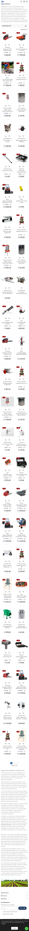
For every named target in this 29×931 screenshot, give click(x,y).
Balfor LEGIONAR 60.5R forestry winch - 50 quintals (21, 687)
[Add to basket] (19, 136)
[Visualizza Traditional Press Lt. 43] (5, 743)
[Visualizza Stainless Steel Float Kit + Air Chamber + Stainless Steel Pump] (5, 288)
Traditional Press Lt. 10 (21, 231)
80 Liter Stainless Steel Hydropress (21, 748)
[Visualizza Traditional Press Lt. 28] (19, 561)
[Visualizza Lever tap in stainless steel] (5, 440)
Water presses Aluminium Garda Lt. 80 (7, 414)
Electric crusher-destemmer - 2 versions (7, 566)
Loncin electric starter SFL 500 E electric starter (21, 505)
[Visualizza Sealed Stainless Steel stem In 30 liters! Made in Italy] (19, 409)
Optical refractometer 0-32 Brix (21, 475)
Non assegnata (21, 108)
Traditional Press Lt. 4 (21, 79)
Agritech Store (5, 892)
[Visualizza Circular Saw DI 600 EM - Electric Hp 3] (5, 75)
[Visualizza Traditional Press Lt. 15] (19, 379)
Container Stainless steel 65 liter (21, 262)
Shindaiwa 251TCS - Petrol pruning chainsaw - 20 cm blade (7, 353)
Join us (21, 908)
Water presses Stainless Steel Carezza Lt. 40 (7, 596)
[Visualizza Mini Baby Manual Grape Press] (5, 379)
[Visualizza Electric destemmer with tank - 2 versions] (19, 713)
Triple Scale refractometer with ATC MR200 (21, 171)
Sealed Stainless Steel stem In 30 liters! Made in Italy (21, 414)
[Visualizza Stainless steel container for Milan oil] (19, 622)
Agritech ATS (21, 624)
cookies (3, 923)
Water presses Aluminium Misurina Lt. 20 (7, 110)
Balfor (7, 77)
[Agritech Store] (2, 1)
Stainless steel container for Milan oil (21, 627)
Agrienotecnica (7, 169)
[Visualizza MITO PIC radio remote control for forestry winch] (5, 470)
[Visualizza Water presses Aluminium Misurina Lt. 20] (5, 105)
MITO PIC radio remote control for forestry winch (7, 475)
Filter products (6, 26)
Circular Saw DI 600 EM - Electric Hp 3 (7, 80)
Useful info (4, 898)
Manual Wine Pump (7, 170)
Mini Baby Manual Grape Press (7, 384)
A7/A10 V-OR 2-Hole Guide (21, 201)
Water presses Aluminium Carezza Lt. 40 (7, 262)
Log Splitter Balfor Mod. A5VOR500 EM (21, 353)
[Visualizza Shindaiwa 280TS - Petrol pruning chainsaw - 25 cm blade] (5, 500)
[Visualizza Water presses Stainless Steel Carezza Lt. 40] (5, 591)
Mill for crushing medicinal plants (7, 718)
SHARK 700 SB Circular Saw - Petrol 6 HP (21, 535)
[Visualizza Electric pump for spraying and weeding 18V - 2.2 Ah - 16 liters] (19, 440)
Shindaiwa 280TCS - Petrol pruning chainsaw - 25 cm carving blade (7, 687)
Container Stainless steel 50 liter (21, 110)
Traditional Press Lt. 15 (21, 383)
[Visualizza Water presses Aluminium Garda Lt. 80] (5, 409)
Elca (7, 472)
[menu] (27, 1)
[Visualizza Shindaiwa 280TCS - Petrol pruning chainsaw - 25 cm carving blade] (5, 683)
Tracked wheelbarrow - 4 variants (21, 49)
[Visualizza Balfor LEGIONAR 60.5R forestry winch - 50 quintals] (19, 683)
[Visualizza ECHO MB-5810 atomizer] (19, 318)
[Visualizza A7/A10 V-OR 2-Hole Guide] (19, 196)
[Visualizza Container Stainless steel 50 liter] (19, 105)
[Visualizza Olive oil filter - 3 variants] (5, 136)
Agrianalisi (21, 169)
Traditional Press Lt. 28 (21, 566)
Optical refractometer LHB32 (21, 657)
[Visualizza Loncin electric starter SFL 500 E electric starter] (19, 500)
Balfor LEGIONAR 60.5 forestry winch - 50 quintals (7, 535)
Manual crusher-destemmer (7, 232)
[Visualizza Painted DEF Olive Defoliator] (5, 622)
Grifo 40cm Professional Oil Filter (21, 292)
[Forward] (17, 763)
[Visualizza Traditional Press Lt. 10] (19, 227)
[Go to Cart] (24, 2)
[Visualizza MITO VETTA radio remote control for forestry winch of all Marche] (19, 591)
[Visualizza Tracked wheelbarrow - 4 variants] (19, 45)
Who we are (4, 895)
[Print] (9, 45)
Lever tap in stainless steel (7, 444)
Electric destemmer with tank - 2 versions (21, 718)
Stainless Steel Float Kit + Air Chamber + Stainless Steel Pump (7, 292)
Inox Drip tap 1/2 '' (7, 656)
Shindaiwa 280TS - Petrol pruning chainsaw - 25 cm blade (7, 505)
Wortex (21, 47)
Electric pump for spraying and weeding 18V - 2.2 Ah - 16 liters (21, 444)
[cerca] (21, 1)
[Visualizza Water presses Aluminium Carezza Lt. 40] (5, 257)
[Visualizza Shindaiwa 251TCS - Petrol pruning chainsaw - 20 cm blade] (5, 348)
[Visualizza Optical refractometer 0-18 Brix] (5, 318)
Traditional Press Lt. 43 (7, 748)
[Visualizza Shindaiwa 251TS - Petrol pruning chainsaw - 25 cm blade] (5, 45)
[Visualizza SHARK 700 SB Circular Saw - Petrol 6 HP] (19, 531)
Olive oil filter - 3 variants (7, 141)
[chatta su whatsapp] (26, 928)
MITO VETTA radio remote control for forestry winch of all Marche (21, 596)
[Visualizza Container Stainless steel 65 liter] (19, 257)
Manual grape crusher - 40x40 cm (21, 141)
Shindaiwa (7, 47)
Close (14, 928)
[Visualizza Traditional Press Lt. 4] (19, 75)
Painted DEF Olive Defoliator (7, 627)
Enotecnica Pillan (21, 77)
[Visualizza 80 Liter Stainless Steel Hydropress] (19, 743)
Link (16, 911)
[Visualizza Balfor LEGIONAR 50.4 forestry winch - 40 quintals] (5, 196)
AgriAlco (7, 320)
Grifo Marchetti (7, 138)
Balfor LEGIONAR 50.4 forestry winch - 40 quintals (7, 201)
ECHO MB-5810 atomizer (21, 323)
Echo (21, 320)
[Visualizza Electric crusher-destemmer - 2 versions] (5, 561)
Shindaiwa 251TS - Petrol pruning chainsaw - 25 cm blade (7, 49)
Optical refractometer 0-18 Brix (7, 323)
